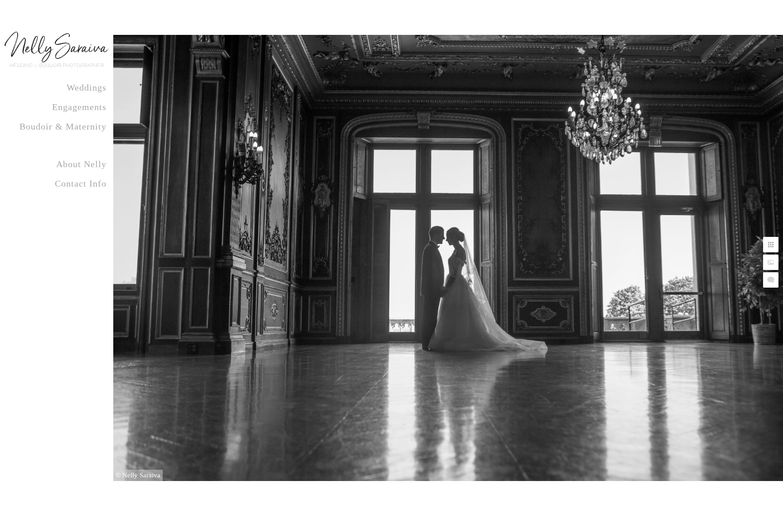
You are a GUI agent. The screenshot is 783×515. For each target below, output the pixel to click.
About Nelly (81, 164)
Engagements (79, 107)
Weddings (86, 87)
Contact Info (80, 183)
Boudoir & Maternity (62, 126)
